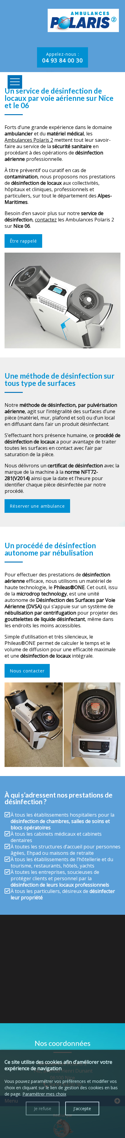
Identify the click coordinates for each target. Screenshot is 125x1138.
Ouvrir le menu (15, 82)
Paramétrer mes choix (44, 1094)
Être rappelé (23, 241)
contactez (46, 219)
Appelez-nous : (62, 57)
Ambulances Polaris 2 (29, 140)
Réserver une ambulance (37, 506)
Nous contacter (27, 671)
